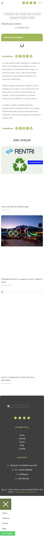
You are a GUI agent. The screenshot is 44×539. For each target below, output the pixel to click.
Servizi (22, 442)
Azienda (22, 438)
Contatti (22, 449)
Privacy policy (20, 492)
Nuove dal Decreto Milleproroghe (15, 207)
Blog (22, 445)
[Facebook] (23, 2)
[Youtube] (27, 2)
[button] (16, 56)
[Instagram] (31, 2)
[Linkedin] (34, 2)
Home (22, 435)
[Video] (20, 418)
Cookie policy (31, 492)
